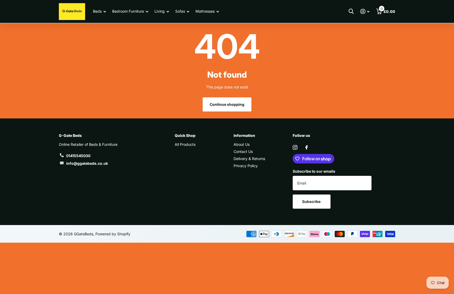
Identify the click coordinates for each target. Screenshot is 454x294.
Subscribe (311, 201)
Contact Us (243, 151)
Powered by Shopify (112, 234)
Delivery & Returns (249, 158)
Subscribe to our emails (314, 171)
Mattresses (205, 11)
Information (244, 135)
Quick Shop (185, 135)
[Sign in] (365, 11)
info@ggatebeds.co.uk (87, 163)
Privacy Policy (246, 165)
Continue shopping (227, 104)
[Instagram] (295, 147)
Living (159, 11)
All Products (185, 144)
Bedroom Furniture (128, 11)
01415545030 (78, 155)
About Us (242, 144)
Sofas (180, 11)
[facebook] (306, 147)
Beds (97, 11)
